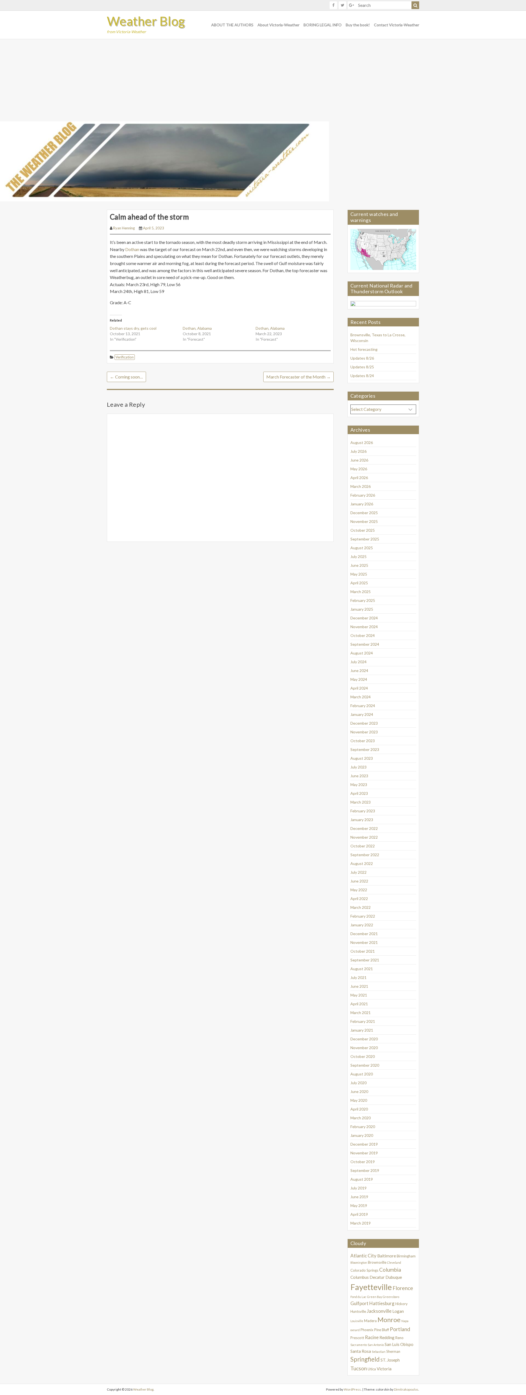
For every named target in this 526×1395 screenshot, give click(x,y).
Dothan (132, 249)
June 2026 (359, 460)
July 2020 (358, 1082)
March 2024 (360, 696)
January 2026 (361, 504)
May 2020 (358, 1100)
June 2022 (359, 881)
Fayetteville (371, 1287)
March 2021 (360, 1012)
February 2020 (362, 1126)
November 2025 (364, 521)
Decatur (377, 1277)
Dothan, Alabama (197, 328)
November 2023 (364, 732)
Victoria (384, 1368)
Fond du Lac (358, 1297)
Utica (372, 1369)
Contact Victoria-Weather (396, 24)
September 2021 (364, 960)
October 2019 (362, 1161)
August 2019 (361, 1179)
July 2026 (358, 451)
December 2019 (364, 1144)
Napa (404, 1321)
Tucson (358, 1368)
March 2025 (360, 591)
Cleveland (394, 1262)
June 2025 (359, 565)
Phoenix (367, 1330)
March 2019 (360, 1223)
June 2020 (359, 1091)
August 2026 (361, 442)
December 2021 (364, 933)
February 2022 (362, 916)
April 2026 (359, 477)
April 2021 (359, 1003)
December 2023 (364, 723)
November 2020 (364, 1047)
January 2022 (361, 925)
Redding (387, 1337)
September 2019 (364, 1170)
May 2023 (358, 784)
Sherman (393, 1351)
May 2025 (358, 574)
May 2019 (358, 1205)
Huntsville (358, 1311)
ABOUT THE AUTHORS (232, 24)
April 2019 (359, 1214)
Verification (125, 357)
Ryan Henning (124, 228)
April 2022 (359, 898)
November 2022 (364, 837)
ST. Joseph (390, 1359)
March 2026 (360, 486)
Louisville (356, 1321)
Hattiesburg (382, 1303)
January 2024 (361, 714)
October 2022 (362, 846)
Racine (372, 1337)
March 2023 (360, 802)
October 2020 (362, 1056)
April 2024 (359, 688)
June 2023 (359, 775)
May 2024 (358, 679)
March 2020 (360, 1117)
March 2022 (360, 907)
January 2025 (361, 609)
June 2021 (359, 986)
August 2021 (361, 968)
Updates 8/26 (362, 358)
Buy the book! (358, 24)
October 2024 (362, 635)
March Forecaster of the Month (298, 376)
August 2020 (361, 1074)
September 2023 (364, 749)
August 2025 (361, 547)
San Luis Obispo (399, 1344)
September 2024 (364, 644)
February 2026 (362, 495)
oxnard (355, 1330)
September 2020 (364, 1065)
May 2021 (358, 995)
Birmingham (406, 1256)
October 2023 (362, 740)
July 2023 (358, 767)
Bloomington (358, 1262)
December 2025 (364, 512)
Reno (399, 1338)
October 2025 (362, 530)
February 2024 (362, 705)
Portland (400, 1329)
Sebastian (378, 1351)
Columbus (359, 1277)
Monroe (389, 1319)
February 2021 (362, 1021)
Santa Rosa (360, 1351)
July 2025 (358, 556)
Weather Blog (146, 21)
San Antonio (376, 1344)
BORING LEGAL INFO (323, 24)
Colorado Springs (364, 1270)
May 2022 (358, 889)
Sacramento (358, 1344)
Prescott (357, 1338)
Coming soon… (126, 376)
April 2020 (359, 1109)
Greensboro (391, 1297)
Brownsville (377, 1262)
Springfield (365, 1359)
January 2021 (361, 1030)
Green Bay (374, 1297)
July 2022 (358, 872)
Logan (398, 1311)
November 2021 (364, 942)
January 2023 (361, 819)
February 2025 (362, 600)
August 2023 (361, 758)
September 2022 (364, 854)
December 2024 (364, 618)
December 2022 (364, 828)
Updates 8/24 (362, 375)
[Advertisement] (263, 80)
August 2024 (361, 653)
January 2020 (361, 1135)
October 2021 (362, 951)
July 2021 (358, 977)
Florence (403, 1288)
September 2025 (364, 539)
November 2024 (364, 626)
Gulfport (359, 1303)
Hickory (401, 1304)
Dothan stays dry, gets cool (133, 328)
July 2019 (358, 1188)
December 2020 (364, 1039)
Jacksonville (379, 1311)
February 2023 (362, 810)
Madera (370, 1321)
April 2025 (359, 582)
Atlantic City (363, 1256)
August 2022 (361, 863)
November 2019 (364, 1153)
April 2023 (359, 793)
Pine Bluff (381, 1330)
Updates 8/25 (362, 367)
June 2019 (359, 1196)
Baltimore (386, 1255)
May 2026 (358, 468)
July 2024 (358, 661)
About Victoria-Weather (278, 24)
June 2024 (359, 670)
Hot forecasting (364, 349)
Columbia (390, 1269)
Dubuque (393, 1277)
